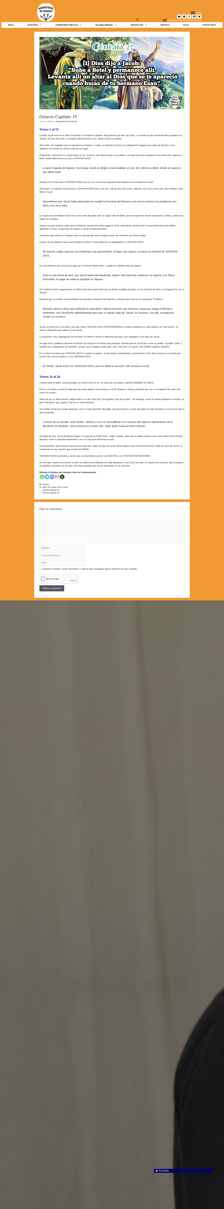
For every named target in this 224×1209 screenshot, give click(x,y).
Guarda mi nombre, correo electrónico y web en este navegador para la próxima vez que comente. (90, 569)
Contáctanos (209, 25)
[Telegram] (184, 16)
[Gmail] (57, 477)
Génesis (45, 484)
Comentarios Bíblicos (66, 25)
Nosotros (33, 25)
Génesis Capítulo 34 (50, 490)
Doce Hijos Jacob (55, 487)
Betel (44, 487)
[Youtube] (179, 16)
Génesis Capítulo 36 (50, 493)
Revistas (165, 25)
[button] (34, 25)
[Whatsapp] (42, 477)
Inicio (11, 25)
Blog (186, 25)
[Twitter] (199, 16)
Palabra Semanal (104, 25)
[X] (62, 477)
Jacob (65, 487)
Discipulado (137, 25)
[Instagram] (189, 16)
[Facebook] (194, 16)
